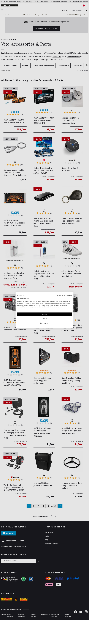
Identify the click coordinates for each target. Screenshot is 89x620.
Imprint (69, 296)
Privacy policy (61, 296)
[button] (20, 295)
